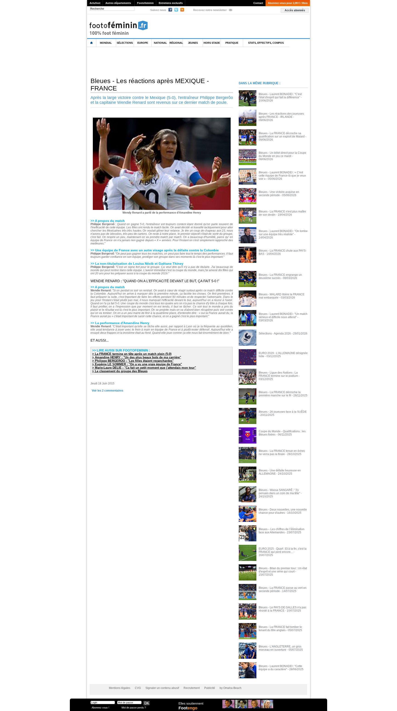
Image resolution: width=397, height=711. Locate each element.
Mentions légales (119, 688)
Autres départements (118, 3)
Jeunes (193, 42)
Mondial (106, 42)
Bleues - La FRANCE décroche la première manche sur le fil (280, 394)
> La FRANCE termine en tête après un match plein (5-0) (131, 354)
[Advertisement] (170, 62)
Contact (258, 3)
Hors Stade (212, 42)
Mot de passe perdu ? (134, 707)
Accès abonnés (295, 10)
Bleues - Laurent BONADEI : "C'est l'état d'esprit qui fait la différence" (280, 96)
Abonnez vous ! (100, 707)
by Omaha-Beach (230, 688)
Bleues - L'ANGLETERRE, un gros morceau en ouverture (280, 648)
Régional (176, 42)
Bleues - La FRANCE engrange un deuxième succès (280, 276)
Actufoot (95, 3)
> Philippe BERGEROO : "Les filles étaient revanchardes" (133, 361)
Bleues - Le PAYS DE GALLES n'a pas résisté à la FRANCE (282, 609)
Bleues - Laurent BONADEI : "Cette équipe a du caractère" (280, 668)
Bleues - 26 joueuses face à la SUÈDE (283, 411)
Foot (188, 708)
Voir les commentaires (107, 390)
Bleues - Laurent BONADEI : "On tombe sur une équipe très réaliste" (283, 232)
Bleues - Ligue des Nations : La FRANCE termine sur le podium (278, 374)
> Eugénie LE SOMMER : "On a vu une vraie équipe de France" (137, 364)
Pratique (231, 42)
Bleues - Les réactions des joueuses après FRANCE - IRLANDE (281, 115)
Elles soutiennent (191, 703)
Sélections (125, 42)
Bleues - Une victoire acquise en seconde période (279, 193)
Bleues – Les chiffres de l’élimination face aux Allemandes (281, 531)
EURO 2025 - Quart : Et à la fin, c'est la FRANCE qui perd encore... (282, 550)
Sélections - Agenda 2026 (275, 333)
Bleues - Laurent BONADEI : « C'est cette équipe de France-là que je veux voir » (282, 175)
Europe (142, 42)
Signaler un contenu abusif (162, 688)
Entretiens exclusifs (171, 3)
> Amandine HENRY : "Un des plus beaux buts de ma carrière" (136, 357)
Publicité (209, 688)
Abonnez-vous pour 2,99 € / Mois (288, 3)
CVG (138, 688)
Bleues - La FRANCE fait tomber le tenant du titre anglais (280, 628)
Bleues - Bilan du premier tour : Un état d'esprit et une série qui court (283, 570)
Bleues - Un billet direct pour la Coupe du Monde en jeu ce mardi (282, 154)
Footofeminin (145, 3)
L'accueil (91, 43)
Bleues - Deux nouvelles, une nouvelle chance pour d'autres (283, 511)
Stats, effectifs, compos (266, 42)
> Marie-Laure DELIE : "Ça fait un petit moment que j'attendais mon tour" (144, 367)
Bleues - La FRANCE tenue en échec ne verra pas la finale (282, 452)
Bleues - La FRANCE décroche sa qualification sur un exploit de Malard (282, 135)
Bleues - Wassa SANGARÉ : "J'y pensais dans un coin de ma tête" (279, 491)
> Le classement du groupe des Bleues (119, 371)
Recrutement (192, 688)
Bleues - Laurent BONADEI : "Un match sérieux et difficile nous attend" (283, 315)
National (160, 42)
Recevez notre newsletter (210, 10)
